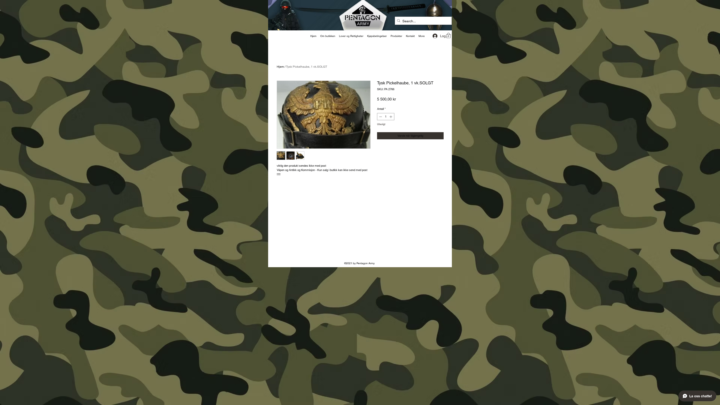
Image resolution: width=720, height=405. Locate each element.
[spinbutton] (385, 116)
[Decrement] (380, 116)
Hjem (280, 66)
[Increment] (391, 116)
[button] (448, 35)
